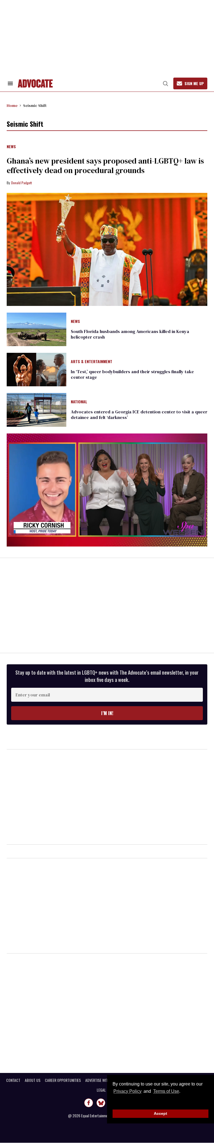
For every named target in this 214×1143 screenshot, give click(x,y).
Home (12, 105)
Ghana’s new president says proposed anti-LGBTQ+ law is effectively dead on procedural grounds (105, 165)
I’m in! (107, 713)
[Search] (165, 83)
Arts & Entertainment (91, 361)
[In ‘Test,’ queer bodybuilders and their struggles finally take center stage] (36, 369)
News (11, 146)
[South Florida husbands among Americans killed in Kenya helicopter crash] (36, 329)
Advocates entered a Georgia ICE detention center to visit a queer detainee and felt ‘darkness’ (139, 414)
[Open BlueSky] (100, 1102)
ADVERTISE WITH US (100, 1080)
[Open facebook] (88, 1102)
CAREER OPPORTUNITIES (63, 1080)
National (79, 401)
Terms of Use (166, 1091)
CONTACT (13, 1080)
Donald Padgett (21, 182)
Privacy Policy (127, 1091)
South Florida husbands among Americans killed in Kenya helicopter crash (130, 334)
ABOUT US (32, 1080)
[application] (107, 490)
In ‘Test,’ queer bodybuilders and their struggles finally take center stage (132, 374)
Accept (160, 1113)
